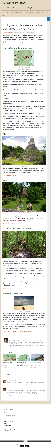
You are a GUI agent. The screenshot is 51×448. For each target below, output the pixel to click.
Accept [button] (21, 446)
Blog (37, 12)
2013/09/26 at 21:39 (14, 380)
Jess (7, 380)
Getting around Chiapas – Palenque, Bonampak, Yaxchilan (8, 364)
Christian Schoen (8, 32)
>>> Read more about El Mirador (11, 288)
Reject (26, 446)
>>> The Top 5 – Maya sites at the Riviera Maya (17, 331)
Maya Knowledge (29, 12)
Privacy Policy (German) (9, 415)
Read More (31, 446)
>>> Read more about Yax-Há (11, 223)
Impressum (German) (8, 409)
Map (12, 12)
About (43, 12)
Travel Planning (18, 12)
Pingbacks (18, 377)
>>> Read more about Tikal (10, 175)
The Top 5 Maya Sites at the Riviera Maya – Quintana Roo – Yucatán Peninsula (36, 364)
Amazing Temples (14, 2)
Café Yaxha (41, 123)
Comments (8, 377)
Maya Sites (5, 12)
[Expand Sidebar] (48, 19)
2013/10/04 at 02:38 (15, 388)
